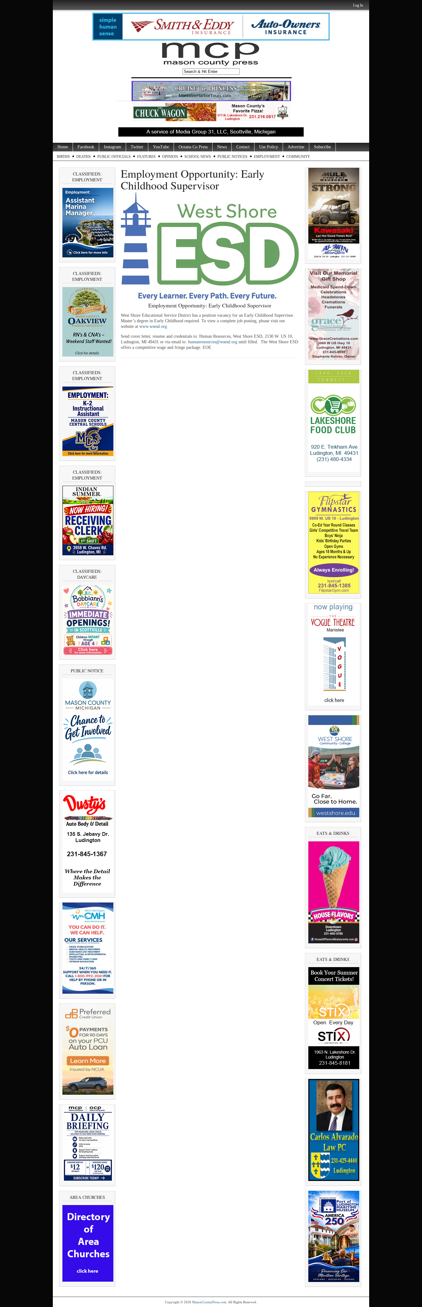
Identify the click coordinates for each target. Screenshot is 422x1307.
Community (298, 156)
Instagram (112, 147)
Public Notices (232, 156)
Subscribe (322, 147)
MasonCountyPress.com (209, 1302)
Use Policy (268, 147)
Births (63, 156)
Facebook (86, 147)
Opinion (170, 156)
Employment (267, 156)
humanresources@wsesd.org (212, 342)
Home (62, 147)
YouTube (161, 147)
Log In (358, 5)
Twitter (137, 147)
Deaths (83, 156)
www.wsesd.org (153, 326)
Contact (243, 147)
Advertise (296, 147)
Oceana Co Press (193, 147)
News (222, 147)
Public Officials (114, 156)
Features (146, 156)
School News (197, 156)
